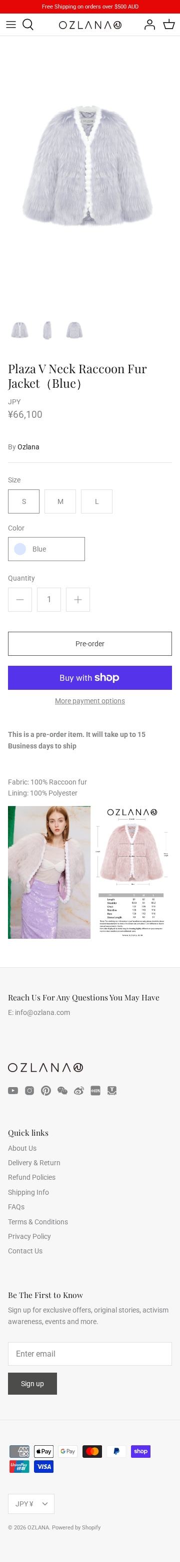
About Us (22, 1148)
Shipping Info (28, 1192)
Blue (39, 549)
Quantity (21, 578)
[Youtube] (13, 1091)
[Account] (147, 25)
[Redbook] (95, 1091)
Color (16, 528)
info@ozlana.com (42, 1012)
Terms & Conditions (38, 1222)
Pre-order (90, 644)
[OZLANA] (90, 25)
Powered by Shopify (76, 1527)
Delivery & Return (34, 1163)
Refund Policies (32, 1177)
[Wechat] (63, 1091)
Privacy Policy (29, 1236)
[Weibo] (79, 1091)
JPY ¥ (24, 1504)
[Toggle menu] (11, 25)
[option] (90, 171)
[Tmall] (112, 1091)
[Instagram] (29, 1091)
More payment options (90, 701)
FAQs (16, 1207)
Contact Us (25, 1251)
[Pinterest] (46, 1091)
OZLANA (38, 1527)
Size (14, 480)
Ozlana (29, 447)
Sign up (32, 1384)
